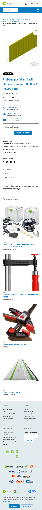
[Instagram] (12, 451)
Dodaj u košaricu (23, 133)
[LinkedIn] (17, 456)
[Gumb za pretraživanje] (16, 10)
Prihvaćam (14, 506)
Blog (4, 411)
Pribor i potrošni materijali (23, 144)
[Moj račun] (26, 4)
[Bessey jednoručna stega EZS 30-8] (21, 322)
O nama (26, 409)
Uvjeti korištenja (29, 416)
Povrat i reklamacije (9, 437)
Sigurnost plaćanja (9, 439)
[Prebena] (8, 74)
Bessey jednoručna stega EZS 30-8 (15, 345)
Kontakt (26, 421)
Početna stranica (8, 409)
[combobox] (8, 10)
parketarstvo (14, 146)
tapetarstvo (33, 146)
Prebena (11, 149)
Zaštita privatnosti (30, 419)
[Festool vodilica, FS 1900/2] (21, 370)
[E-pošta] (14, 162)
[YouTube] (17, 451)
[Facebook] (3, 162)
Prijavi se (29, 440)
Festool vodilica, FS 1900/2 (12, 392)
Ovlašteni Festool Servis (10, 414)
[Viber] (11, 162)
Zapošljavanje (28, 411)
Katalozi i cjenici (8, 419)
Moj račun (6, 421)
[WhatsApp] (7, 162)
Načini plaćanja (8, 432)
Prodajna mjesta (8, 416)
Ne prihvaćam (27, 506)
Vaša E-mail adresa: (30, 432)
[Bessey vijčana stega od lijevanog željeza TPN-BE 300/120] (21, 272)
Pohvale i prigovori (30, 414)
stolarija (23, 146)
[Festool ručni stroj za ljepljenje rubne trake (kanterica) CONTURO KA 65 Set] (21, 222)
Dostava (5, 435)
